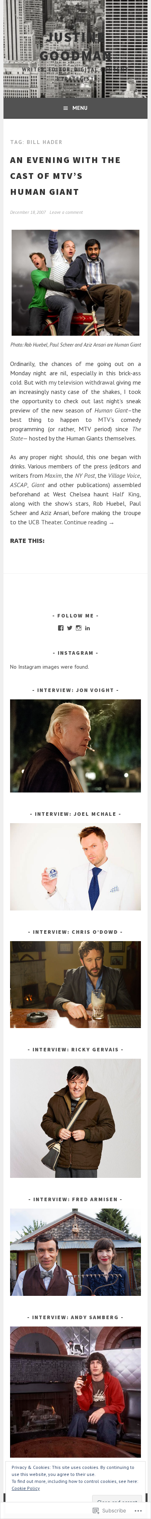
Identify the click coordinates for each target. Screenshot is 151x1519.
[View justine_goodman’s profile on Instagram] (79, 628)
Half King (125, 494)
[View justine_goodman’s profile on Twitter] (70, 628)
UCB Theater (45, 522)
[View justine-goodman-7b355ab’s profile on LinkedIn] (87, 628)
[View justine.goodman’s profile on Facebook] (61, 628)
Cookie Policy (26, 1488)
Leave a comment (66, 212)
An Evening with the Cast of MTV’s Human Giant (65, 176)
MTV (104, 419)
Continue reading (89, 522)
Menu (80, 107)
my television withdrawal (82, 382)
